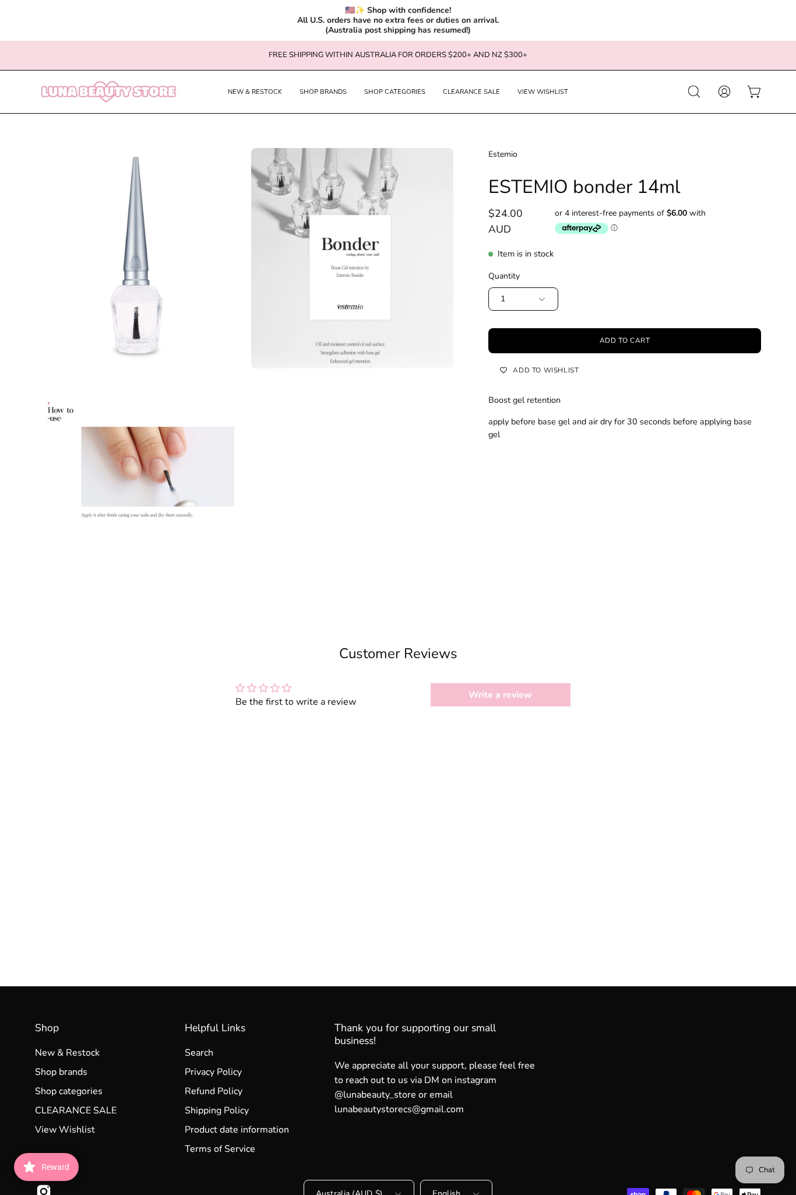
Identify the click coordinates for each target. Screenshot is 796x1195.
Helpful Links (215, 1027)
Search (199, 1052)
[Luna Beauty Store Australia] (108, 91)
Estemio (502, 154)
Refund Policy (213, 1091)
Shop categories (69, 1091)
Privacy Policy (213, 1072)
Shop (47, 1027)
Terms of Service (220, 1149)
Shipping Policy (217, 1110)
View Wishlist (65, 1129)
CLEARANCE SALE (76, 1110)
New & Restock (67, 1052)
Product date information (237, 1129)
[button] (255, 92)
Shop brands (61, 1072)
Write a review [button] (500, 694)
